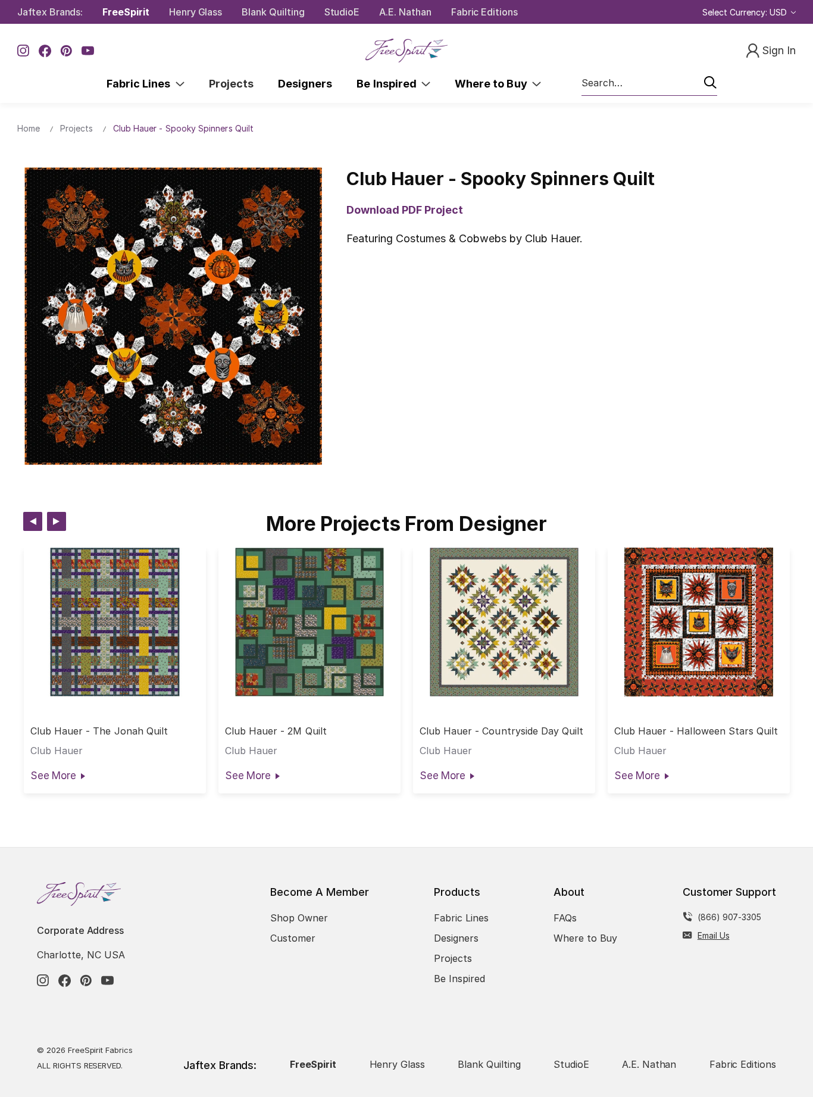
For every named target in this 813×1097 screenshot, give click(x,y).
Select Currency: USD (745, 12)
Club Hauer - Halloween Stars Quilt (696, 731)
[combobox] (649, 83)
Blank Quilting (273, 12)
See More (53, 776)
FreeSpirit (125, 12)
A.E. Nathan (405, 12)
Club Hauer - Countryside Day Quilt (502, 731)
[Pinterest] (66, 51)
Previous (32, 521)
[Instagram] (23, 51)
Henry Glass (195, 12)
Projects (231, 83)
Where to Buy (493, 83)
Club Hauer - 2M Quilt (276, 731)
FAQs (565, 918)
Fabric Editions (484, 12)
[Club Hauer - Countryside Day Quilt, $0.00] (504, 622)
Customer (292, 938)
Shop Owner (299, 918)
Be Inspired (389, 83)
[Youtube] (88, 51)
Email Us (714, 935)
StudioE (342, 12)
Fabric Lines (141, 83)
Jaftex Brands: (50, 12)
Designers (305, 83)
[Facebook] (45, 51)
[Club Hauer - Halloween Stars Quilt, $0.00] (699, 622)
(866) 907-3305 (729, 917)
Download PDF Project (404, 210)
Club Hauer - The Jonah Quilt (99, 731)
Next (56, 521)
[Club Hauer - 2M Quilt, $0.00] (309, 622)
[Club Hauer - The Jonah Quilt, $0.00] (115, 622)
